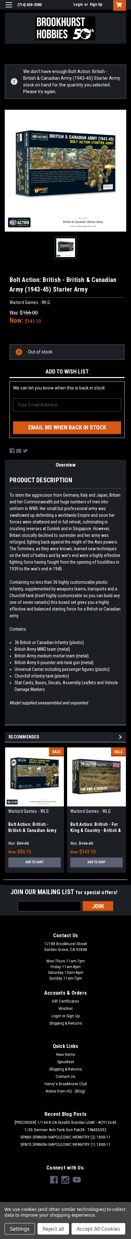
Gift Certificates (65, 1001)
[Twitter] (25, 450)
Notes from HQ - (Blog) (65, 1091)
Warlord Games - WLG (28, 811)
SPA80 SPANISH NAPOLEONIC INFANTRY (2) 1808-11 (65, 1137)
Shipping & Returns (65, 1023)
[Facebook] (12, 450)
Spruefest (65, 1062)
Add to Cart (34, 862)
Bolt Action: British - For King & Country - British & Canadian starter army (95, 830)
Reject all (53, 1228)
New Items (65, 1054)
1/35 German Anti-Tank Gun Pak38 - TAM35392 (65, 1130)
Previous (112, 737)
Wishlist (66, 1008)
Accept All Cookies (98, 1228)
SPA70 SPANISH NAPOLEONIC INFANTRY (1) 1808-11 (65, 1144)
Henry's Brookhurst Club (66, 1084)
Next (121, 737)
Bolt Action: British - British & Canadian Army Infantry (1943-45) (32, 830)
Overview (66, 465)
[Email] (18, 450)
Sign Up (96, 4)
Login (78, 4)
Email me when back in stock (67, 427)
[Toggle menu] (8, 9)
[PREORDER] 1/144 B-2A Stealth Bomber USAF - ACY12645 (65, 1122)
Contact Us (65, 1076)
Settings (20, 1228)
